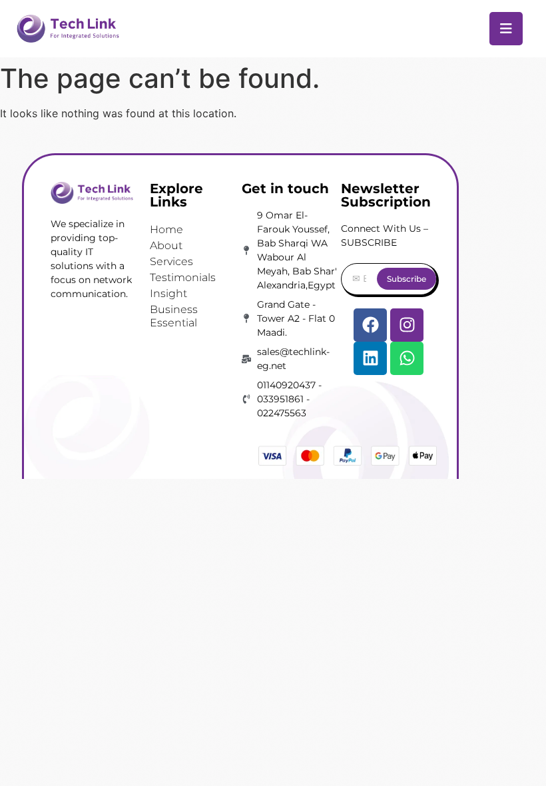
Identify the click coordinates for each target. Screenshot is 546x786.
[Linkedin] (370, 358)
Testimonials (183, 277)
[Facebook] (370, 325)
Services (171, 261)
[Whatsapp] (406, 358)
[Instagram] (406, 325)
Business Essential (174, 316)
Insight (168, 293)
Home (166, 229)
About (166, 245)
